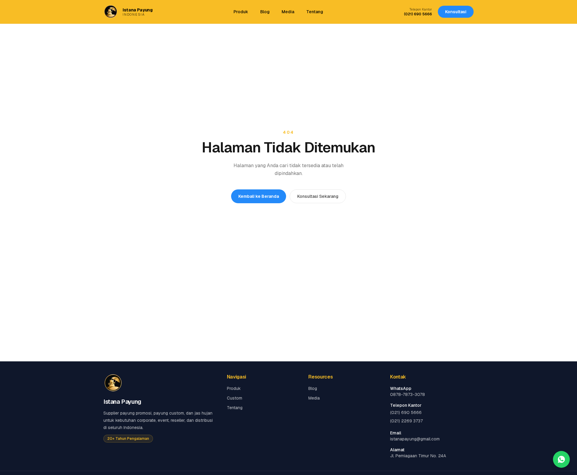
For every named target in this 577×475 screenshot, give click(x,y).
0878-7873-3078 (407, 394)
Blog (265, 11)
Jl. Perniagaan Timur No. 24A (418, 455)
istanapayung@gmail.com (415, 439)
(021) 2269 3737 (406, 421)
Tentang (314, 11)
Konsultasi (455, 11)
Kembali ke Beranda (258, 196)
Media (288, 11)
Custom (234, 398)
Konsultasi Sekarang (317, 196)
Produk (241, 11)
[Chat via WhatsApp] (561, 459)
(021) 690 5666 (418, 14)
